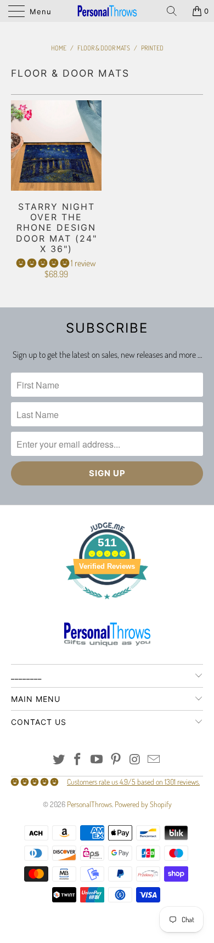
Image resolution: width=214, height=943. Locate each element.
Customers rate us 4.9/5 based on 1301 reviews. (133, 781)
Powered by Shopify (143, 804)
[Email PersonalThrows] (154, 760)
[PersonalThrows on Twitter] (58, 760)
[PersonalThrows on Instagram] (135, 760)
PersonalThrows (89, 804)
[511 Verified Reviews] (107, 604)
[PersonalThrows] (107, 11)
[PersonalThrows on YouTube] (97, 760)
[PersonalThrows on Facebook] (78, 760)
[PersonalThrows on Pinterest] (116, 760)
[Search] (175, 11)
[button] (42, 263)
